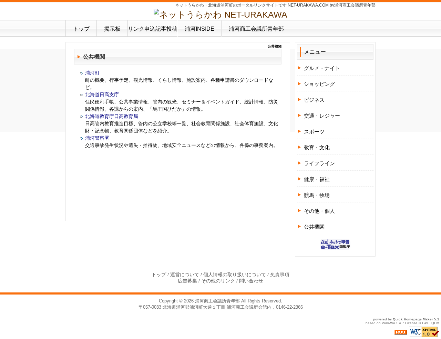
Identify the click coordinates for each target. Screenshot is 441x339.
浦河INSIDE (199, 29)
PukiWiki (388, 323)
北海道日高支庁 (102, 94)
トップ (81, 29)
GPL (425, 323)
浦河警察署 (97, 138)
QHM (435, 323)
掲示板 (112, 29)
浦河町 (92, 73)
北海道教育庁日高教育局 (111, 116)
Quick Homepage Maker (413, 319)
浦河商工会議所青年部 (256, 29)
